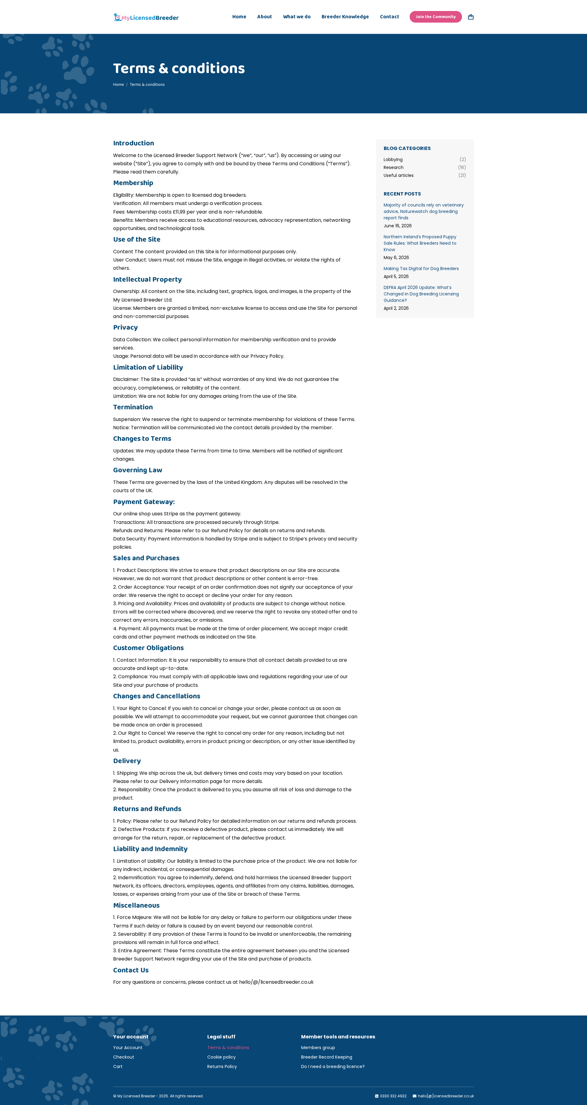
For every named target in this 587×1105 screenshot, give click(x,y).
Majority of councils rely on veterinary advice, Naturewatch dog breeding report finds (424, 211)
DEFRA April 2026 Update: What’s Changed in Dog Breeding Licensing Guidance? (421, 293)
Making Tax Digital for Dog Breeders (421, 268)
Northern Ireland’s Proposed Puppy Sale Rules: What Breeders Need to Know (420, 243)
